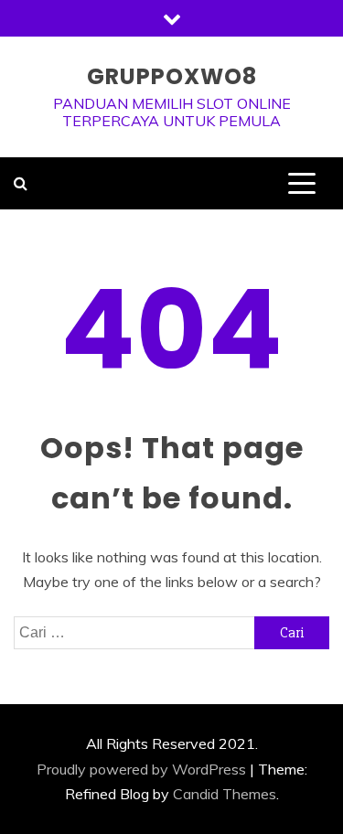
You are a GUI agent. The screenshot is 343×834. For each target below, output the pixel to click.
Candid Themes (224, 794)
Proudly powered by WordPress (141, 769)
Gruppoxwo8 (172, 76)
